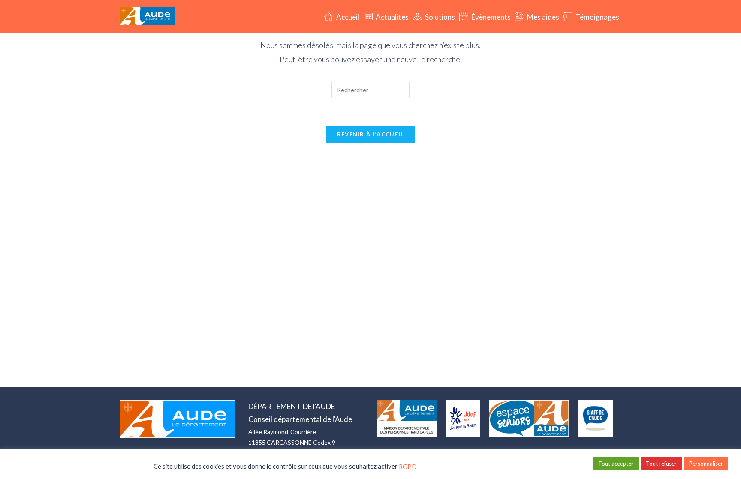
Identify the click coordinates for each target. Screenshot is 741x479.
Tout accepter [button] (615, 463)
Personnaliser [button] (706, 463)
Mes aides (542, 16)
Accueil (347, 16)
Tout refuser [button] (661, 463)
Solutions (439, 16)
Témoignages (596, 16)
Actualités (391, 16)
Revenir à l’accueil (370, 134)
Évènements (490, 16)
